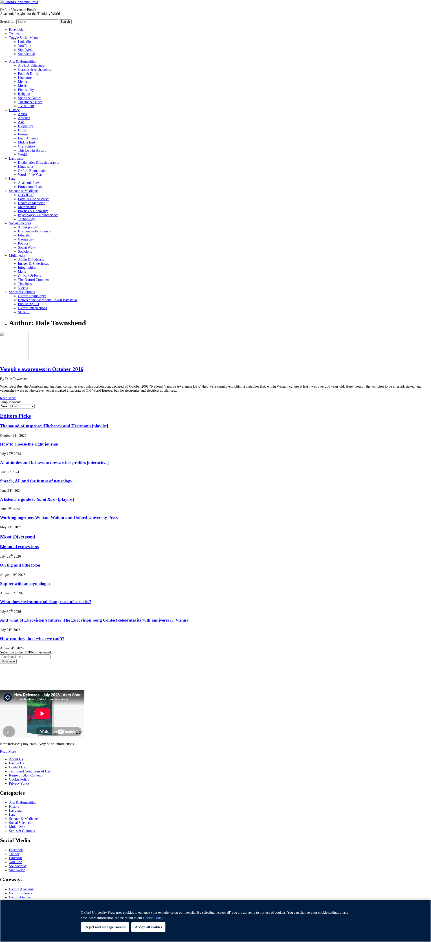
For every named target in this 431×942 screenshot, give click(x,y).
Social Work (26, 247)
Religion (24, 94)
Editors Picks (15, 416)
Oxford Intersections (32, 308)
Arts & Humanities (22, 61)
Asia (21, 122)
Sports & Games (29, 98)
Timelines (25, 284)
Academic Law (29, 183)
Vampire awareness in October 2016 (41, 369)
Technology (26, 219)
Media (22, 82)
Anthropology (28, 227)
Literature (25, 77)
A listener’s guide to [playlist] (37, 499)
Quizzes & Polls (29, 276)
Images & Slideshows (33, 263)
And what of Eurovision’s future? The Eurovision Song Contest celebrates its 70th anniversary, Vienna (94, 620)
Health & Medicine (31, 203)
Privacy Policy (12, 679)
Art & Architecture (31, 65)
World (22, 154)
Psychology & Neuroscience (38, 215)
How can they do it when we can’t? (32, 638)
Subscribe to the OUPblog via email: (26, 652)
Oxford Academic (21, 889)
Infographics (27, 267)
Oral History (27, 146)
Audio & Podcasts (31, 259)
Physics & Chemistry (33, 211)
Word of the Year (30, 174)
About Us (16, 759)
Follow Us (16, 763)
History (14, 110)
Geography (26, 239)
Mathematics (27, 207)
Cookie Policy (19, 779)
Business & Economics (34, 231)
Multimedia (17, 255)
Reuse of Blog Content (25, 775)
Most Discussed (17, 537)
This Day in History (32, 150)
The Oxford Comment (34, 280)
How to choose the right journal (29, 444)
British (22, 130)
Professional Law (30, 187)
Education (25, 235)
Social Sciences (20, 223)
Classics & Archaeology (35, 69)
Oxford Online (19, 897)
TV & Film (26, 106)
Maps (22, 272)
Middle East (26, 142)
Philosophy (26, 90)
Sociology (25, 251)
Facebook (16, 29)
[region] (215, 921)
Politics (23, 243)
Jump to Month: (11, 402)
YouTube (24, 46)
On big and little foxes (20, 565)
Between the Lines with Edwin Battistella (47, 300)
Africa (22, 114)
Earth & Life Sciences (33, 199)
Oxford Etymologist (32, 170)
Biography (25, 126)
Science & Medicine (23, 191)
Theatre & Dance (30, 102)
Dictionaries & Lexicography (38, 162)
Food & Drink (28, 73)
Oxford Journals (20, 893)
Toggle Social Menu (23, 38)
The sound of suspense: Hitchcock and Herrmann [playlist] (54, 426)
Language (16, 158)
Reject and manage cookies (104, 927)
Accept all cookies (148, 927)
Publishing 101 (28, 304)
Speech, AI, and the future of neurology (36, 481)
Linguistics (25, 166)
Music (22, 86)
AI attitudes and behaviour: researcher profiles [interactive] (54, 462)
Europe (23, 134)
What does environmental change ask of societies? (45, 601)
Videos (23, 288)
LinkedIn (24, 42)
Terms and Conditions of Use (30, 771)
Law (12, 179)
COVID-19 (26, 195)
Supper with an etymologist (25, 583)
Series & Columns (22, 292)
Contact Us (17, 767)
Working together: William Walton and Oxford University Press (59, 517)
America (24, 118)
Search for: (7, 21)
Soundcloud (26, 54)
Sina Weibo (26, 50)
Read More (8, 398)
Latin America (28, 138)
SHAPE (24, 312)
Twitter (14, 33)
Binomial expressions (19, 546)
